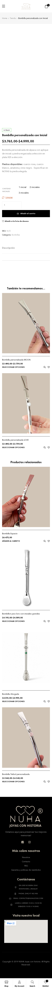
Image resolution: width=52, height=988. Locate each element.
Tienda (13, 18)
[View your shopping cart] (46, 6)
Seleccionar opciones (13, 367)
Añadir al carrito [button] (11, 541)
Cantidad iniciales (6, 189)
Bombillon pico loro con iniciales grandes (21, 613)
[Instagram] (29, 842)
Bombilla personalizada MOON (16, 359)
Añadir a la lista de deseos (17, 221)
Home (4, 18)
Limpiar (9, 197)
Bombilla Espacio (9, 533)
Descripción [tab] (8, 247)
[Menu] (3, 6)
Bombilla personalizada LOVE (15, 440)
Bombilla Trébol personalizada (16, 774)
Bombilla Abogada (10, 694)
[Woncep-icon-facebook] (22, 842)
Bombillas (16, 235)
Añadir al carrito (27, 213)
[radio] (22, 187)
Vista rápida (45, 367)
